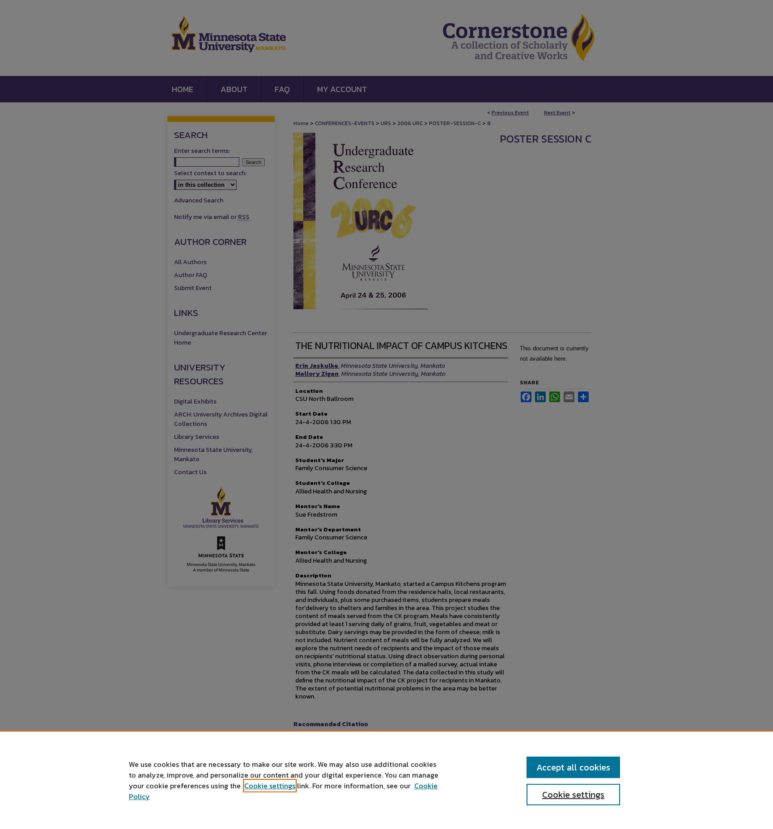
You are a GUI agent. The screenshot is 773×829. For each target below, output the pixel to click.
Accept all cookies (573, 767)
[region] (386, 780)
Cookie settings (269, 785)
